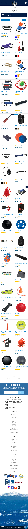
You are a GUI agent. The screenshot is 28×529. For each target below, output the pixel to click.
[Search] (6, 3)
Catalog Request (14, 462)
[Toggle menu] (2, 3)
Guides (14, 457)
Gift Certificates (14, 446)
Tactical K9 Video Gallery (14, 431)
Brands (14, 449)
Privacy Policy (14, 468)
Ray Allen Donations (14, 440)
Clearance (14, 421)
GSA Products (14, 450)
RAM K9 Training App (14, 460)
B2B (14, 437)
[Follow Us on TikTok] (19, 488)
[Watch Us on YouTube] (15, 488)
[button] (5, 20)
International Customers (14, 415)
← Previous (8, 378)
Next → (20, 378)
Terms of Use (14, 467)
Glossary (14, 459)
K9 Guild (14, 422)
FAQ (14, 456)
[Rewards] (26, 527)
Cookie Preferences (14, 471)
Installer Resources (14, 465)
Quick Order (14, 447)
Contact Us (14, 417)
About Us (14, 454)
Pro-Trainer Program (14, 439)
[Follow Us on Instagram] (9, 488)
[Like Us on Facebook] (12, 488)
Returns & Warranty (14, 412)
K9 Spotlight (14, 424)
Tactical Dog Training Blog (14, 429)
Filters (24, 19)
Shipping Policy (14, 414)
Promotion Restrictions (14, 425)
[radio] (16, 37)
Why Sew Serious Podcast (14, 434)
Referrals (14, 442)
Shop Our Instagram (14, 432)
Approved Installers (14, 463)
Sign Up (21, 392)
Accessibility (14, 470)
